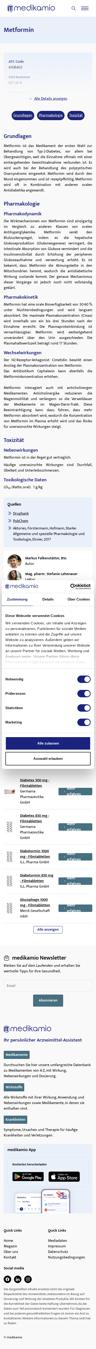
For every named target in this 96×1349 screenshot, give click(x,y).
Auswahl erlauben (48, 759)
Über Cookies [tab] (79, 599)
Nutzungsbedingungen (66, 1257)
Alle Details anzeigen (50, 99)
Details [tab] (48, 599)
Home (8, 1241)
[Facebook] (7, 1279)
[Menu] (85, 8)
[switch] (84, 693)
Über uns (11, 1252)
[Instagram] (28, 1279)
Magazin (10, 1246)
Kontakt (10, 1257)
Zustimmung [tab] (17, 599)
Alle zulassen (48, 743)
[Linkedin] (17, 1279)
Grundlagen (23, 115)
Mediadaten (57, 1241)
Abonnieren (48, 1000)
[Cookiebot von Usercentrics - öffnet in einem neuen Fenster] (70, 587)
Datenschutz (58, 1252)
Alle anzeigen (48, 929)
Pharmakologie (51, 115)
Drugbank (21, 513)
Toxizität (76, 115)
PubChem (20, 521)
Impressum (57, 1246)
